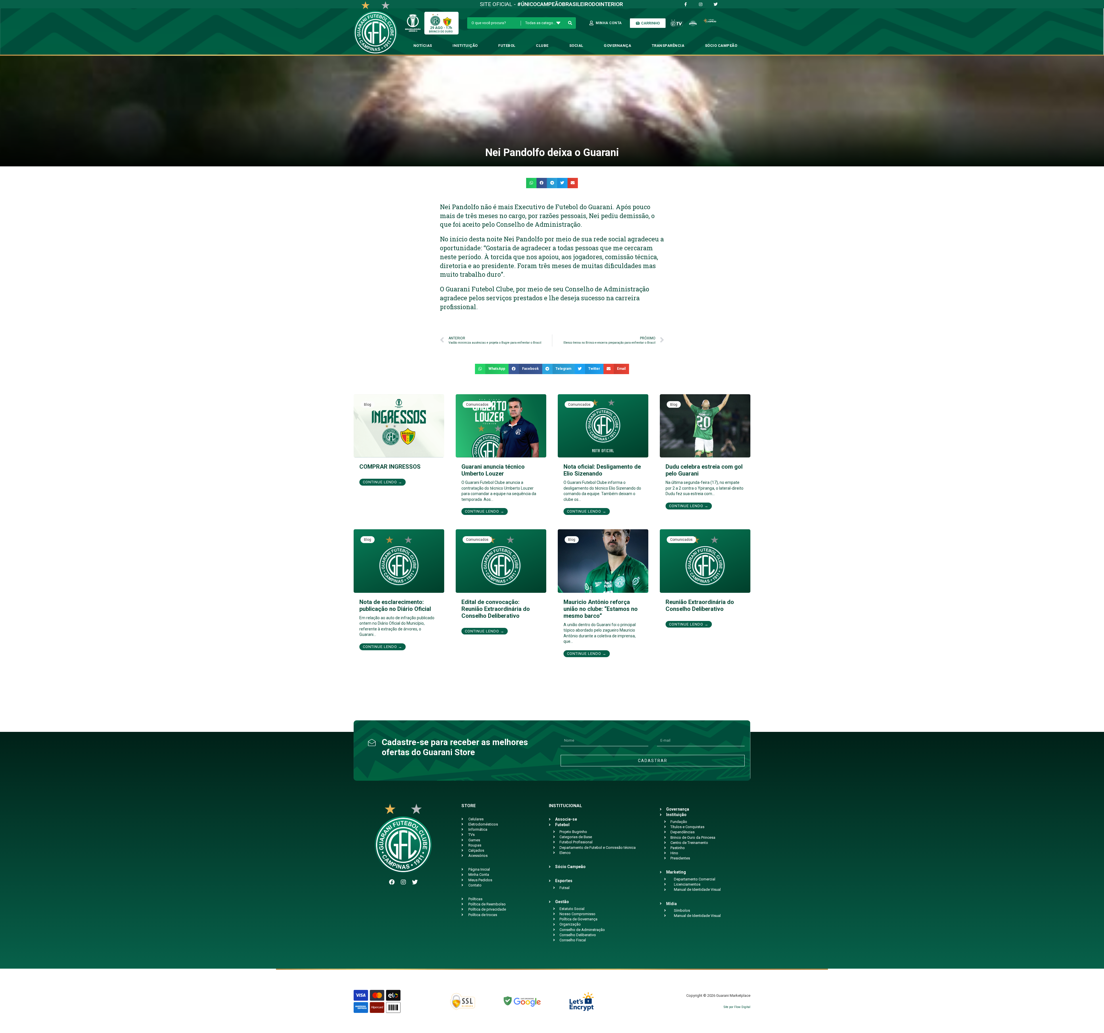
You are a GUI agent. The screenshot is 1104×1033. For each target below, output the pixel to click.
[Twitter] (415, 882)
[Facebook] (392, 882)
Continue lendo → (382, 482)
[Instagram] (403, 882)
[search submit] (570, 23)
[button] (531, 183)
